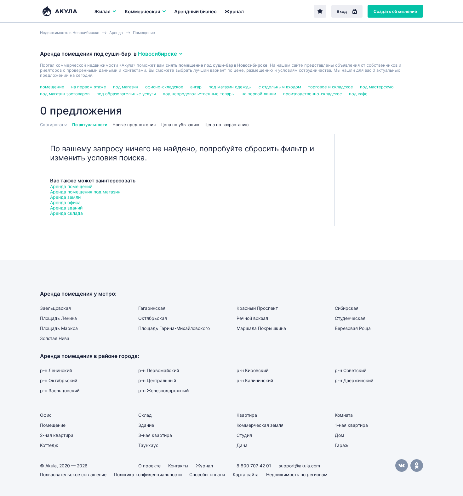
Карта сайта (246, 474)
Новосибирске (157, 54)
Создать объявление (395, 11)
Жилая (102, 11)
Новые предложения (134, 124)
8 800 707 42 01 (254, 465)
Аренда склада (66, 213)
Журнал (234, 11)
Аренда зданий (66, 207)
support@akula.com (299, 465)
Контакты (178, 465)
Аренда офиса (65, 202)
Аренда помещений (71, 186)
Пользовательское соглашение (73, 474)
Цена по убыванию (180, 124)
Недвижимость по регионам (297, 474)
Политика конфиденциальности (148, 474)
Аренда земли (65, 197)
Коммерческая (142, 11)
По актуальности (89, 124)
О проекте (149, 465)
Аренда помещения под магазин (85, 191)
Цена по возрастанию (226, 124)
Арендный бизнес (195, 11)
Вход (342, 11)
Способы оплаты (207, 474)
